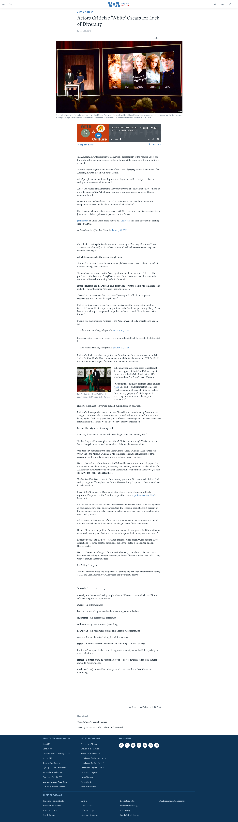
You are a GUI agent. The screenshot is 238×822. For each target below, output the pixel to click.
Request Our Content (51, 763)
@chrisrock (82, 221)
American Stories (50, 810)
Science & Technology (129, 806)
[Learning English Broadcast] (215, 4)
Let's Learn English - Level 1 (92, 763)
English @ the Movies (90, 749)
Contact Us (47, 749)
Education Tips (87, 810)
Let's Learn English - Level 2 (92, 768)
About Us (46, 744)
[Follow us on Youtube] (133, 745)
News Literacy (87, 777)
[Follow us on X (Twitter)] (127, 745)
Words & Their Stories (129, 815)
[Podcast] (150, 745)
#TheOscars (124, 221)
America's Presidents (52, 806)
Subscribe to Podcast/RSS (53, 773)
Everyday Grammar (89, 815)
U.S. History (125, 810)
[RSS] (145, 745)
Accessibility (48, 758)
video (116, 387)
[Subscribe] (156, 745)
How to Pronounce (88, 787)
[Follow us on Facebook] (121, 745)
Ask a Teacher (87, 806)
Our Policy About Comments (54, 787)
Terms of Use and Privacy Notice (56, 754)
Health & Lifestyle (127, 801)
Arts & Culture (85, 12)
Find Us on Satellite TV (52, 777)
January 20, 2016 (121, 331)
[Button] (157, 38)
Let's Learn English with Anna (93, 758)
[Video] (222, 4)
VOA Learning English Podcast (171, 801)
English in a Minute (89, 744)
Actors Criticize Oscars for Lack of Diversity (133, 127)
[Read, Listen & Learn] (230, 4)
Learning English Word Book (55, 782)
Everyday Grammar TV (90, 754)
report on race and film (143, 495)
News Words (86, 782)
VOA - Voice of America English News (130, 131)
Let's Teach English (89, 773)
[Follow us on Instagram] (139, 745)
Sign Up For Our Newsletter (54, 768)
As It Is (84, 801)
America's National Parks (53, 801)
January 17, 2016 (119, 230)
